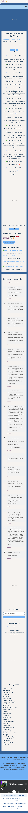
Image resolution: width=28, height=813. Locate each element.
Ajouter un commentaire (14, 282)
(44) (8, 721)
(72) (7, 710)
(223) (6, 696)
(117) (9, 702)
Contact (24, 765)
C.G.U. (10, 767)
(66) (6, 715)
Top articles (18, 765)
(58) (7, 717)
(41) (6, 729)
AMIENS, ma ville (16, 39)
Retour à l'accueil (14, 228)
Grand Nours (10, 45)
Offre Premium (6, 769)
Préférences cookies (14, 771)
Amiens (5, 45)
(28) (8, 742)
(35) (6, 735)
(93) (6, 706)
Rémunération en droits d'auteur (19, 767)
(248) (6, 694)
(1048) (7, 688)
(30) (6, 740)
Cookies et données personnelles (17, 769)
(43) (6, 725)
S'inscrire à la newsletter (9, 242)
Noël (15, 45)
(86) (10, 708)
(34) (9, 737)
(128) (7, 700)
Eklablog (21, 759)
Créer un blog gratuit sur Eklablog (8, 765)
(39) (7, 731)
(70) (6, 711)
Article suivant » (20, 225)
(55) (6, 719)
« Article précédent (8, 225)
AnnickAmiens (6, 39)
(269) (8, 692)
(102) (6, 704)
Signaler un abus (3, 767)
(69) (7, 713)
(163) (7, 698)
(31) (7, 739)
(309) (7, 690)
